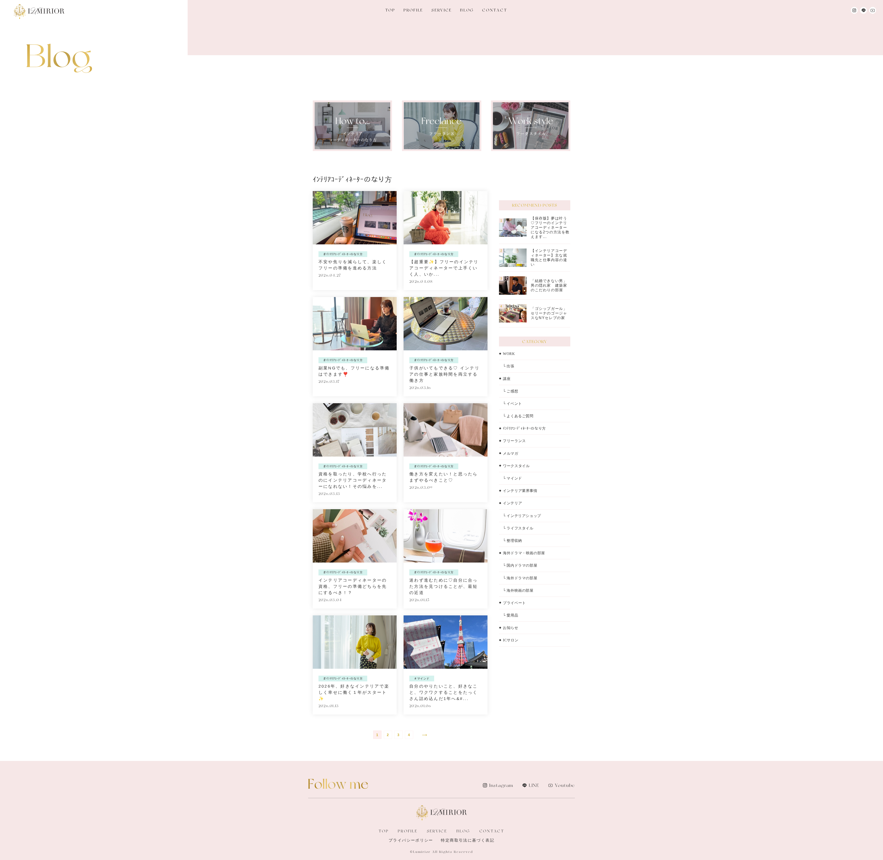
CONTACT (494, 10)
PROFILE (413, 10)
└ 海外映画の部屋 (518, 590)
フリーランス (514, 441)
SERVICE (441, 10)
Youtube (565, 785)
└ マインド (512, 478)
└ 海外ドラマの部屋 (520, 578)
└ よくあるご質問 (518, 416)
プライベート (514, 603)
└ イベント (512, 404)
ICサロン (510, 640)
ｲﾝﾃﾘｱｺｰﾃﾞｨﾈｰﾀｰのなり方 (524, 428)
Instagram (501, 785)
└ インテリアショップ (522, 516)
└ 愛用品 (510, 615)
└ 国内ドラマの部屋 (520, 565)
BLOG (467, 10)
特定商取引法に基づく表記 (467, 840)
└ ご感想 (510, 391)
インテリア (512, 503)
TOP (390, 10)
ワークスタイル (516, 466)
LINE (534, 785)
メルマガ (510, 453)
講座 (506, 379)
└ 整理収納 (512, 541)
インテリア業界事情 (520, 491)
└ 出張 (508, 366)
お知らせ (510, 628)
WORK (509, 354)
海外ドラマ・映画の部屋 (524, 553)
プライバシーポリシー (411, 840)
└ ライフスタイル (518, 528)
